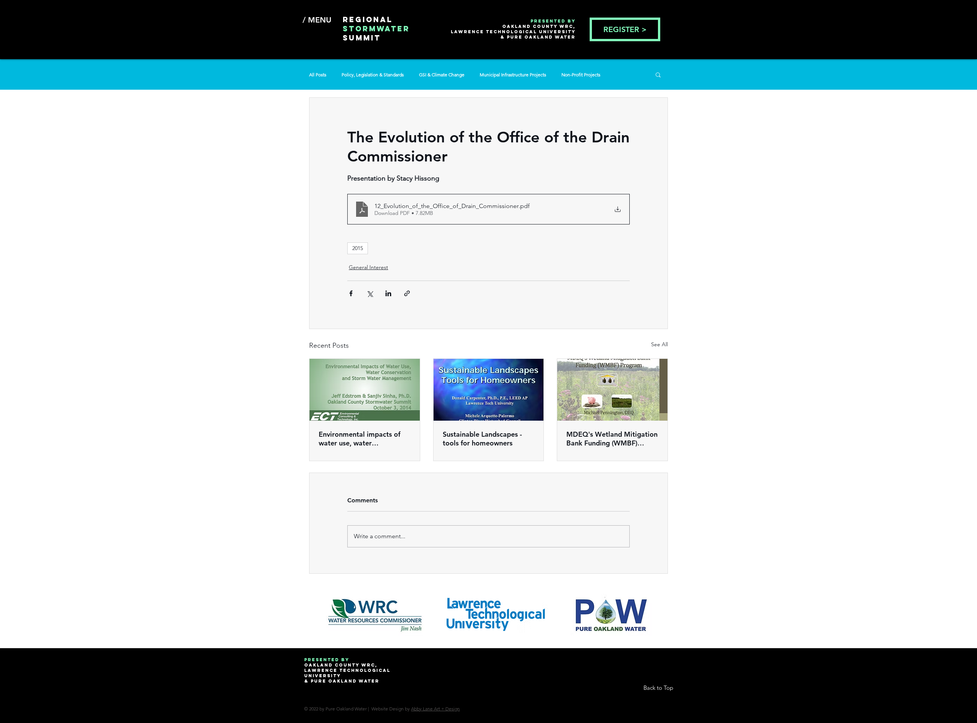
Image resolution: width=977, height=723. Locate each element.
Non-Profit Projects (580, 74)
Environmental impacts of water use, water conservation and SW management (359, 438)
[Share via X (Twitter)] (369, 293)
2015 (357, 248)
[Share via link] (407, 293)
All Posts (317, 74)
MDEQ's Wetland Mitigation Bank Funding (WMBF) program (612, 438)
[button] (658, 74)
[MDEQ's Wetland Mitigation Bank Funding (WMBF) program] (612, 390)
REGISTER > (624, 29)
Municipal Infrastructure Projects (513, 74)
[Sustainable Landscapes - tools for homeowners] (489, 390)
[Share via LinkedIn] (388, 293)
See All (659, 344)
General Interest (368, 267)
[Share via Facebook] (351, 293)
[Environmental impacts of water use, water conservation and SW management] (365, 390)
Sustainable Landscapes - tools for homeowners (482, 438)
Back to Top (658, 687)
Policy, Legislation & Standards (373, 74)
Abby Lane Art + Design (435, 709)
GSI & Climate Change (441, 74)
